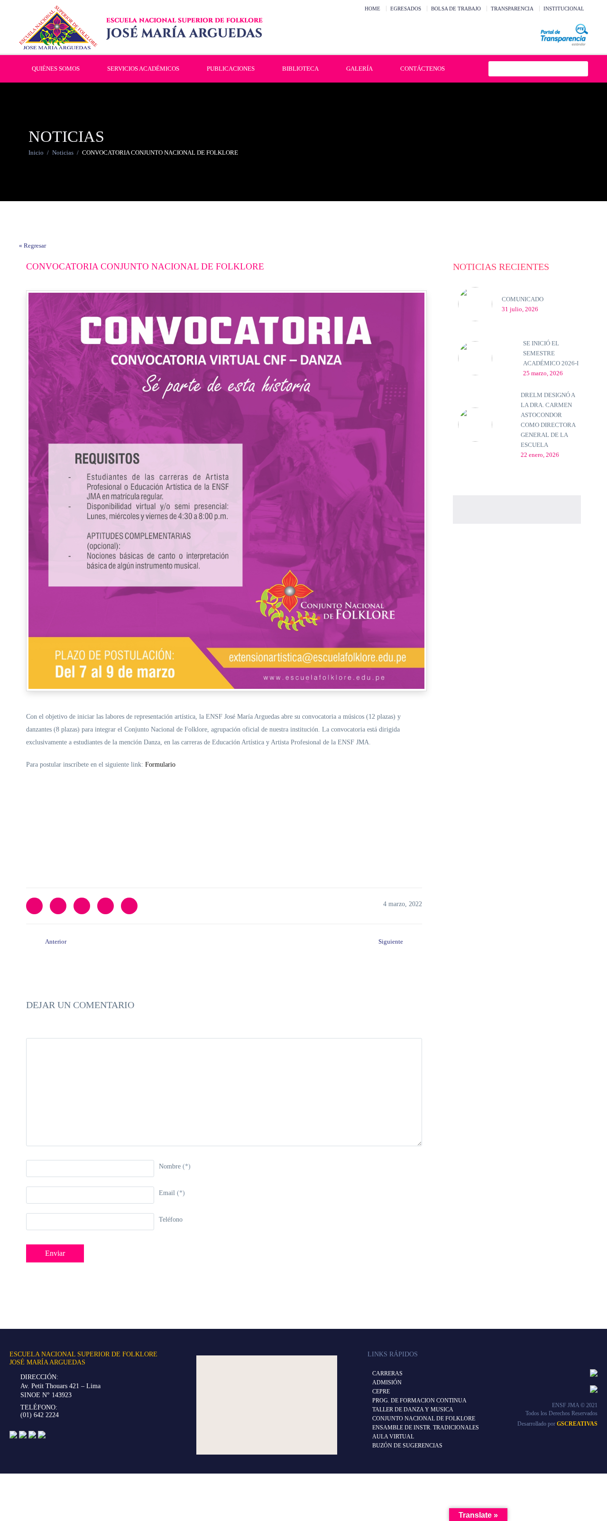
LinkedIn (82, 906)
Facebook (58, 906)
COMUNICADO (522, 299)
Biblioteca (300, 68)
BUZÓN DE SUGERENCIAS (407, 1445)
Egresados (405, 8)
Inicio (36, 152)
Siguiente (390, 941)
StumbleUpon (129, 906)
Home (372, 8)
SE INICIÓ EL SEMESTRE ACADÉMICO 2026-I (551, 353)
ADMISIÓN (387, 1382)
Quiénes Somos (56, 68)
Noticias (63, 152)
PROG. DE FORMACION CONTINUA (419, 1400)
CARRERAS (387, 1373)
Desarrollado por (557, 1423)
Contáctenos (422, 68)
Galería (359, 68)
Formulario (161, 764)
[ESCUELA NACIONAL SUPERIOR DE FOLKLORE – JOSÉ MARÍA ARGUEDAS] (141, 27)
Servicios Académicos (143, 68)
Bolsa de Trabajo (456, 8)
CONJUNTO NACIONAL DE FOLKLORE (423, 1418)
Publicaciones (231, 68)
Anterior (55, 941)
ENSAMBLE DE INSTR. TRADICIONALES (425, 1427)
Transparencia (512, 8)
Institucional (563, 8)
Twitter (34, 906)
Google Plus (105, 906)
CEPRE (381, 1391)
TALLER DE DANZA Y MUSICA (412, 1409)
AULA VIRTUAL (393, 1436)
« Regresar (32, 245)
